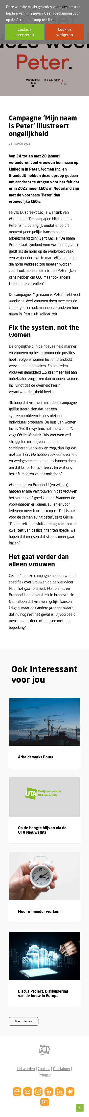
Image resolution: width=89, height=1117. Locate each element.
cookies (62, 6)
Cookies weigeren (64, 32)
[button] (44, 722)
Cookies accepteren (24, 32)
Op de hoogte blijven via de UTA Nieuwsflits (42, 830)
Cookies (44, 1068)
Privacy (45, 1075)
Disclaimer (61, 1068)
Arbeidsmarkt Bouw (35, 756)
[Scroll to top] (80, 1107)
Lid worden (26, 1068)
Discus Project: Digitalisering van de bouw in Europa (43, 993)
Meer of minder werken (38, 911)
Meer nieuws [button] (23, 1021)
